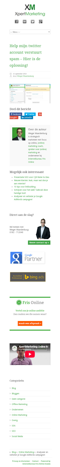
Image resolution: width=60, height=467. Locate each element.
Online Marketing (19, 415)
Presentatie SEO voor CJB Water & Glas (31, 177)
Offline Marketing (19, 404)
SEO (14, 431)
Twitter (31, 114)
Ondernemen (17, 409)
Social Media (17, 436)
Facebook (16, 114)
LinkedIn (28, 117)
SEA (13, 425)
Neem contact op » (39, 242)
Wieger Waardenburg (25, 76)
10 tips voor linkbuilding (25, 187)
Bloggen (15, 393)
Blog (14, 388)
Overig (15, 420)
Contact (35, 461)
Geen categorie (18, 399)
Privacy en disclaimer (21, 461)
